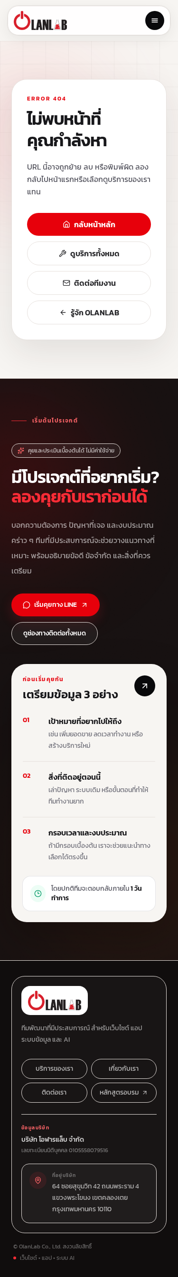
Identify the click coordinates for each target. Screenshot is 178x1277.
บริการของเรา (54, 1069)
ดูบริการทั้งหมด (95, 253)
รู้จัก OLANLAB (95, 312)
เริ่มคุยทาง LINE (55, 605)
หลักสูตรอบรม (119, 1092)
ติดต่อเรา (54, 1092)
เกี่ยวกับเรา (124, 1069)
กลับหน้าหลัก (94, 224)
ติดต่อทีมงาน (95, 283)
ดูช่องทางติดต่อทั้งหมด (54, 633)
